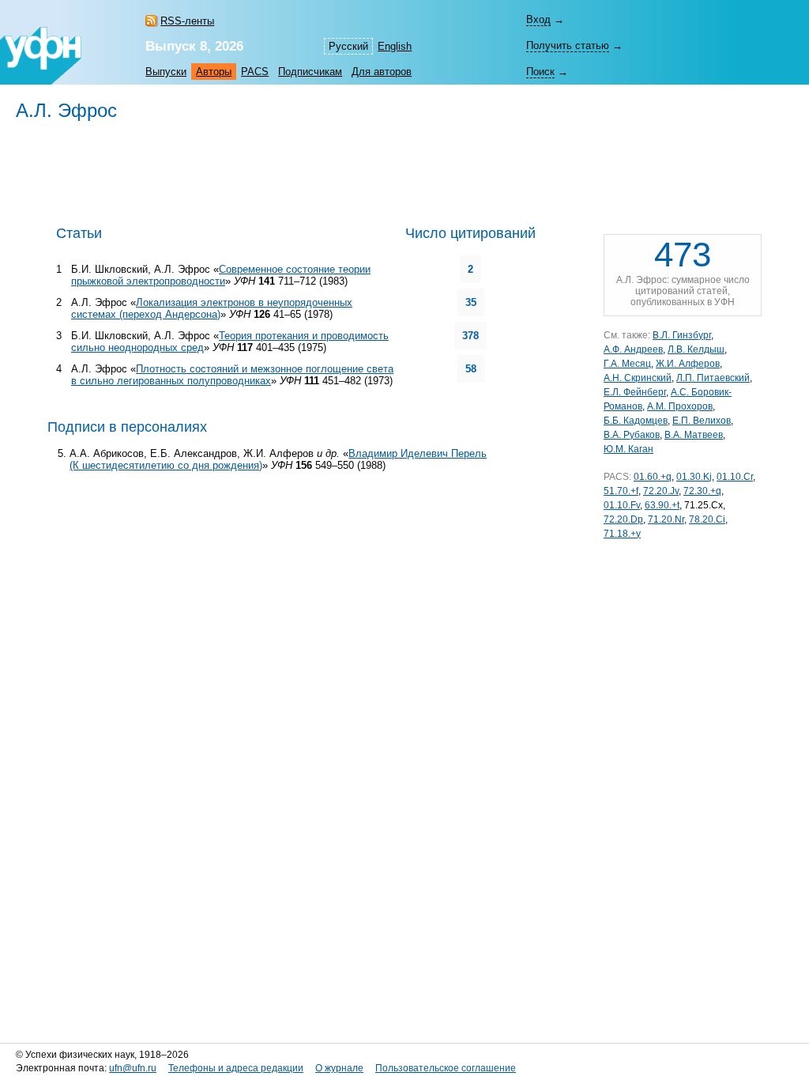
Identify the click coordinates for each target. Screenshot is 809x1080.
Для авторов (382, 71)
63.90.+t (662, 505)
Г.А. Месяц (627, 363)
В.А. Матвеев (693, 434)
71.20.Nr (666, 519)
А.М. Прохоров (680, 406)
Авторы (213, 71)
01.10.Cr (735, 476)
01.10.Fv (622, 505)
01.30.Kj (694, 476)
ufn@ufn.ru (132, 1068)
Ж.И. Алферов (688, 363)
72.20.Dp (623, 519)
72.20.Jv (661, 491)
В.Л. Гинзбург (682, 335)
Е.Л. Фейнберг (635, 392)
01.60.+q (653, 476)
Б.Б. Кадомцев (636, 420)
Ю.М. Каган (628, 449)
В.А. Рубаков (632, 434)
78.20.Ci (707, 519)
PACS (255, 71)
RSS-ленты (187, 21)
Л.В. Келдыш (696, 349)
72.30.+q (702, 491)
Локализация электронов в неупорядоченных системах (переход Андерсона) (211, 308)
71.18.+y (622, 533)
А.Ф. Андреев (633, 349)
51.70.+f (621, 491)
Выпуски (165, 71)
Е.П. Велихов (701, 420)
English (395, 46)
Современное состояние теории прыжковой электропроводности (221, 275)
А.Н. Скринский (638, 377)
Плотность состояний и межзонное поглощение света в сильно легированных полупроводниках (232, 375)
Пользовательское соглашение (445, 1068)
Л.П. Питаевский (713, 377)
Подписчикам (310, 71)
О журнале (339, 1068)
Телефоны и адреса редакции (235, 1068)
